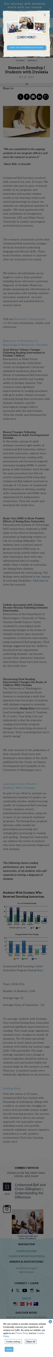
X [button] (50, 1321)
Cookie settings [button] (13, 1341)
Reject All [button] (30, 1341)
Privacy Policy (21, 1333)
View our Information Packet (26, 47)
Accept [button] (9, 1349)
